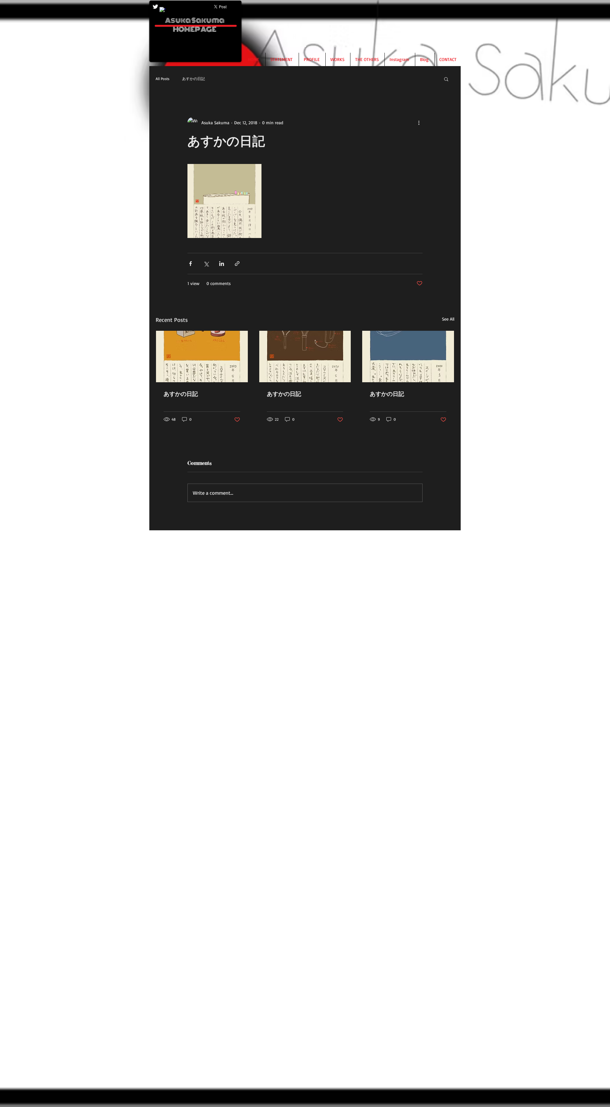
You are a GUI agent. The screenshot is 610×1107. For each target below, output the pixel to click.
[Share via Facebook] (190, 264)
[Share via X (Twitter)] (206, 264)
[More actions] (419, 122)
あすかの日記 (193, 78)
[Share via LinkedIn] (222, 264)
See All (448, 319)
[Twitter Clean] (155, 6)
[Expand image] (224, 201)
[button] (446, 78)
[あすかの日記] (202, 356)
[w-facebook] (162, 10)
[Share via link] (237, 264)
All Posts (162, 78)
